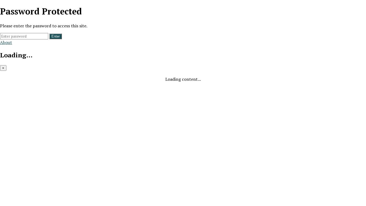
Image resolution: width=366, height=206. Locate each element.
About (6, 42)
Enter (55, 36)
